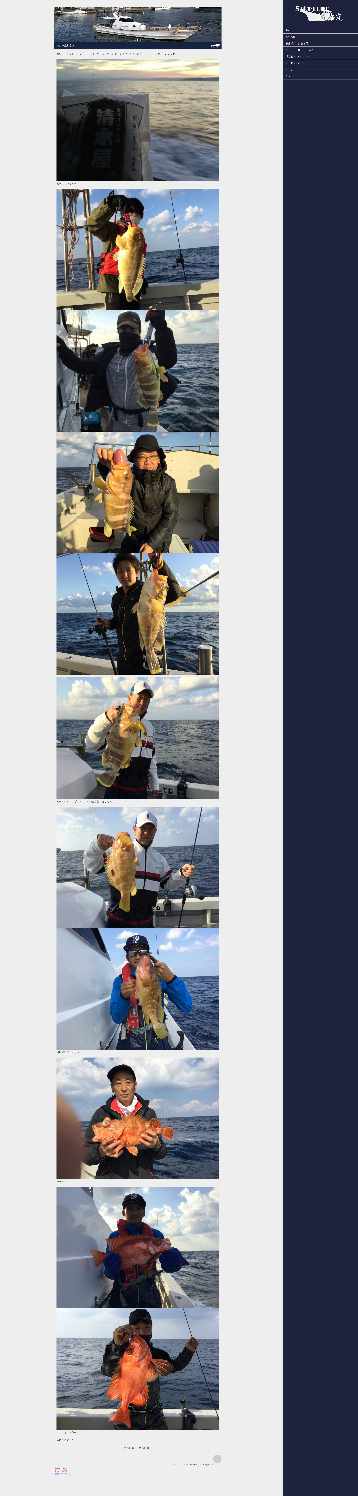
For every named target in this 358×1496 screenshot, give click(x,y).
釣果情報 (291, 37)
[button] (135, 40)
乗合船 (298, 56)
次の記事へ (145, 1448)
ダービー (291, 69)
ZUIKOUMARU (193, 1465)
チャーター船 (301, 50)
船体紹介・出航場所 (297, 43)
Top (288, 30)
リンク (289, 76)
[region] (138, 24)
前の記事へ (130, 1448)
